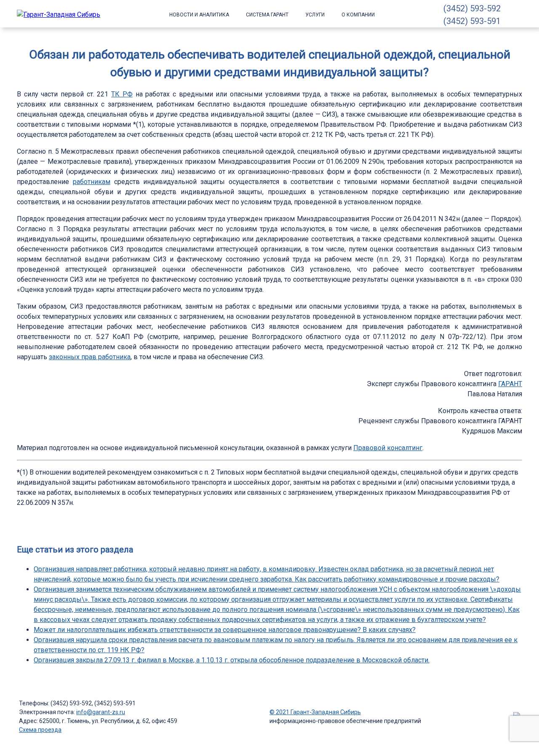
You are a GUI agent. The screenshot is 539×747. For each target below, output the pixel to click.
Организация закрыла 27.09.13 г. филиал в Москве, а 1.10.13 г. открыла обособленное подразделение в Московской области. (232, 660)
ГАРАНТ (510, 384)
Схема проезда (40, 729)
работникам (91, 182)
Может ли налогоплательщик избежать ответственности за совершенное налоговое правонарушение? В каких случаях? (225, 630)
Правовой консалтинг (387, 448)
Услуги (315, 15)
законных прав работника (90, 357)
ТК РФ (122, 94)
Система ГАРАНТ (267, 15)
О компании (358, 15)
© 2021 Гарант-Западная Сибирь (315, 712)
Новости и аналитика (199, 15)
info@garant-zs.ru (100, 712)
